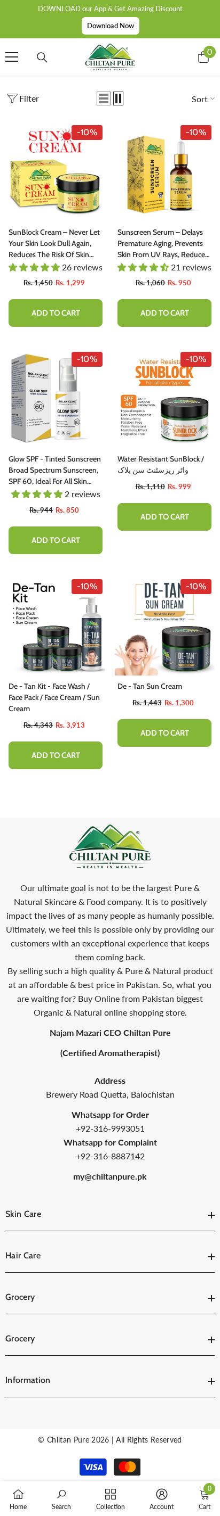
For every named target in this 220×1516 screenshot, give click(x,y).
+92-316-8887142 (110, 1156)
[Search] (42, 57)
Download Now (110, 25)
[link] (61, 1498)
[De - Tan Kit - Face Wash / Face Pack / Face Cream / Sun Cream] (55, 625)
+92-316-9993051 (110, 1128)
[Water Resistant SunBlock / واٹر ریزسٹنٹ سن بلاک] (164, 398)
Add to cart (56, 313)
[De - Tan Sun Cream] (164, 625)
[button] (104, 98)
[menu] (11, 57)
